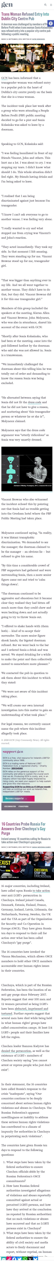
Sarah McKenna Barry (41, 847)
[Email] (3, 1259)
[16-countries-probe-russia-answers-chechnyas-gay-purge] (27, 866)
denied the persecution (16, 1051)
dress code (34, 402)
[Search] (45, 5)
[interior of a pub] (27, 58)
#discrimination (10, 806)
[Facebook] (14, 1259)
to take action (41, 891)
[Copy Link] (9, 1259)
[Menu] (51, 5)
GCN (4, 78)
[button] (50, 23)
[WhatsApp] (25, 1259)
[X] (30, 1259)
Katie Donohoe (38, 39)
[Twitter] (19, 1259)
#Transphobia (23, 806)
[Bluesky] (35, 1259)
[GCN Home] (7, 5)
